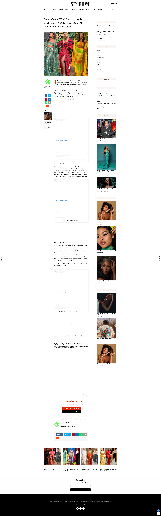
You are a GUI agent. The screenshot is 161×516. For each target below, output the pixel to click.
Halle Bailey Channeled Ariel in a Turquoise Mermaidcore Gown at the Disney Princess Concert (105, 100)
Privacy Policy (70, 347)
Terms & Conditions (61, 347)
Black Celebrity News (100, 59)
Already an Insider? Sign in (71, 412)
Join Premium (114, 3)
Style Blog (98, 64)
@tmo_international (83, 166)
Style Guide (50, 467)
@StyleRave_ (57, 338)
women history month (81, 419)
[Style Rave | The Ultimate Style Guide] (80, 4)
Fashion (50, 15)
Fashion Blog (99, 50)
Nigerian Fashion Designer (71, 419)
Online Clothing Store (100, 71)
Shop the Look (99, 52)
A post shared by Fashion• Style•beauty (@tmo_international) (71, 159)
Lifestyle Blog (99, 55)
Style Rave (47, 86)
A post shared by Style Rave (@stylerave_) (71, 220)
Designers (46, 15)
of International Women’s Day (71, 80)
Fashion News (99, 69)
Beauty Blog (99, 67)
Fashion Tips (99, 62)
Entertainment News (100, 57)
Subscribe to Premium (71, 408)
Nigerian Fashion (62, 419)
